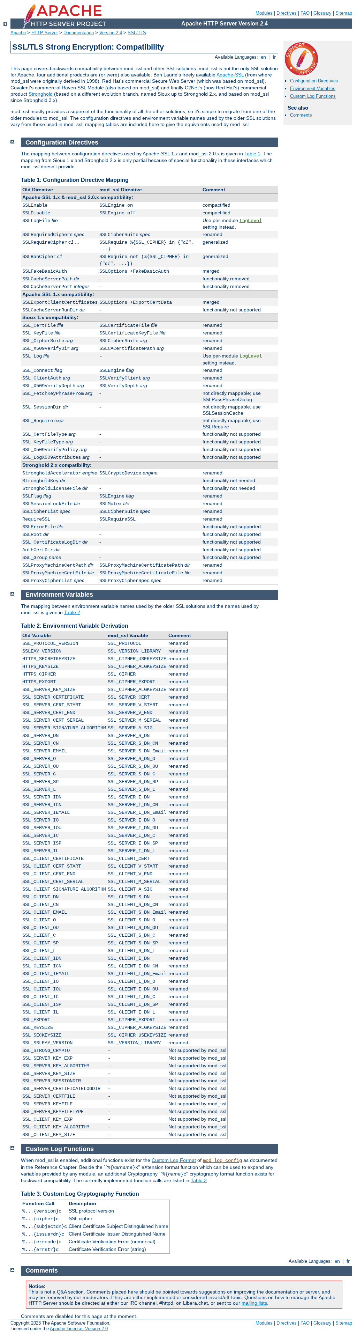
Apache (18, 32)
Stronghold (41, 94)
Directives (286, 13)
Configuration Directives (314, 80)
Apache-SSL (230, 75)
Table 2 (72, 612)
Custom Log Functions (313, 96)
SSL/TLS (137, 32)
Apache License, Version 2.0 (79, 1328)
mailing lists (254, 1303)
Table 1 (252, 153)
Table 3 (199, 1180)
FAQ (305, 13)
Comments (301, 115)
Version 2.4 (110, 32)
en (263, 57)
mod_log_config (222, 1160)
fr (274, 57)
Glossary (322, 13)
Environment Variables (312, 88)
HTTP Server (44, 32)
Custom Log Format (174, 1160)
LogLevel (251, 220)
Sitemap (343, 13)
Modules (264, 13)
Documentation (78, 32)
